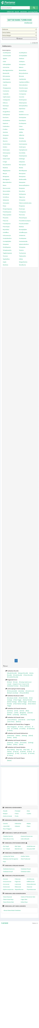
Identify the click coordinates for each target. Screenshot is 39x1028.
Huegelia (5, 156)
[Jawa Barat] (21, 719)
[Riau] (27, 711)
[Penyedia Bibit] (24, 686)
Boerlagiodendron (8, 70)
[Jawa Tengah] (31, 719)
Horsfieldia (22, 153)
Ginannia (5, 138)
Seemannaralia (23, 241)
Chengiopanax (7, 88)
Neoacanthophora (24, 185)
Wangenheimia (23, 262)
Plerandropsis (23, 218)
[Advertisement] (17, 785)
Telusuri (20, 38)
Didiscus (5, 103)
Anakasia (21, 58)
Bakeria (21, 67)
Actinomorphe (7, 55)
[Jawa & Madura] (11, 719)
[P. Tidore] (10, 755)
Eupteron (5, 123)
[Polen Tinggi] (17, 700)
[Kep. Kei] (19, 749)
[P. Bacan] (15, 751)
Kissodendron (7, 164)
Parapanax (22, 206)
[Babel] (9, 714)
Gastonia (5, 132)
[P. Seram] (23, 753)
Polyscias (5, 221)
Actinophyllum (23, 55)
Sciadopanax (22, 238)
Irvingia (5, 162)
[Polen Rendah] (23, 698)
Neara (4, 185)
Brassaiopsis (6, 79)
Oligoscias (22, 197)
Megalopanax (6, 170)
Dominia (21, 111)
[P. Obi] (17, 753)
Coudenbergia (23, 91)
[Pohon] (9, 682)
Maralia (21, 167)
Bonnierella (6, 73)
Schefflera (6, 232)
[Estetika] (21, 691)
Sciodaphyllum (7, 241)
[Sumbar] (9, 713)
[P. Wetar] (9, 730)
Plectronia (22, 215)
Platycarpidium (7, 215)
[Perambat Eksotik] (12, 677)
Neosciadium (6, 191)
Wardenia (5, 265)
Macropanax (22, 164)
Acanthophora (23, 52)
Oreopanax (22, 200)
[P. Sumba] (22, 728)
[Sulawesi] (10, 742)
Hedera (5, 147)
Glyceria (5, 141)
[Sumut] (22, 711)
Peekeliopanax (7, 212)
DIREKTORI (10, 12)
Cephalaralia (22, 79)
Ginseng (21, 138)
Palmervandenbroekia (25, 203)
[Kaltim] (9, 737)
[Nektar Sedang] (11, 702)
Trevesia (5, 256)
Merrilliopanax (23, 170)
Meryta (5, 173)
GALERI (17, 12)
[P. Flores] (27, 727)
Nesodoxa (22, 191)
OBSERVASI (23, 12)
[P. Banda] (23, 751)
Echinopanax (6, 114)
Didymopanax (23, 103)
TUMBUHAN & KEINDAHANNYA (13, 807)
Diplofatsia (22, 108)
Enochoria (5, 117)
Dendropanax (23, 100)
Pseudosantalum (23, 223)
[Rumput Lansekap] (12, 693)
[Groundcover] (30, 691)
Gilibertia (21, 135)
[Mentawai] (23, 714)
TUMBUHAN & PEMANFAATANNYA (13, 853)
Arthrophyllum (7, 64)
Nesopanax (6, 194)
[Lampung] (16, 714)
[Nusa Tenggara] (11, 727)
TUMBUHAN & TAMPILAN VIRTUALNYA (15, 833)
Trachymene (22, 253)
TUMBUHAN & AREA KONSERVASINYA (15, 893)
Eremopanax (22, 117)
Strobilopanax (7, 247)
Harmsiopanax (23, 144)
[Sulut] (16, 742)
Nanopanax (22, 182)
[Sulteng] (30, 742)
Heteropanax (6, 153)
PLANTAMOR (4, 923)
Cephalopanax (7, 82)
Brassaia (21, 76)
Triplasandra (22, 256)
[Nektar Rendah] (27, 700)
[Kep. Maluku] (11, 749)
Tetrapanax (22, 247)
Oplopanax (6, 200)
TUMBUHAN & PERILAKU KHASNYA (14, 865)
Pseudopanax (7, 223)
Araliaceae (6, 46)
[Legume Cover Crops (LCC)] (21, 684)
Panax (4, 206)
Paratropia (22, 209)
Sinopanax (6, 244)
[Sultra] (15, 744)
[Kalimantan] (10, 735)
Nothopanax (22, 194)
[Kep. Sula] (26, 749)
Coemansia (6, 91)
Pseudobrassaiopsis (25, 221)
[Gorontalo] (23, 742)
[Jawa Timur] (10, 721)
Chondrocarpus (23, 88)
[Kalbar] (18, 735)
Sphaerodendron (24, 244)
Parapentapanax (7, 209)
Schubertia (22, 235)
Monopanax (22, 176)
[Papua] (9, 760)
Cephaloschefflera (24, 82)
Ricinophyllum (23, 229)
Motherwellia (22, 179)
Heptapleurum (23, 150)
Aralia (4, 61)
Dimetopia (6, 106)
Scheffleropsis (23, 232)
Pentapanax (22, 212)
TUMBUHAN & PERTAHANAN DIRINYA (14, 843)
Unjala (4, 262)
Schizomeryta (7, 235)
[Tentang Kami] (32, 12)
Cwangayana (6, 100)
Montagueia (6, 179)
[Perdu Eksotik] (17, 675)
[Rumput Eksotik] (23, 673)
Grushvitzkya (6, 144)
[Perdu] (15, 682)
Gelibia (21, 132)
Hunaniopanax (23, 156)
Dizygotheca (6, 111)
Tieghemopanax (7, 253)
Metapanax (6, 176)
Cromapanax (22, 94)
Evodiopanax (22, 123)
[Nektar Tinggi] (22, 702)
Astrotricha (6, 67)
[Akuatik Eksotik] (12, 673)
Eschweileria (6, 120)
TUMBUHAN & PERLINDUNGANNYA (14, 875)
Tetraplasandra (7, 250)
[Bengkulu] (23, 713)
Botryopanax (6, 76)
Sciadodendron (7, 238)
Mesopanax (22, 173)
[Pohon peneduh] (12, 691)
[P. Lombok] (14, 728)
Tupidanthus (6, 259)
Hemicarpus (6, 150)
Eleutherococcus (24, 114)
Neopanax (22, 188)
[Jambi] (16, 713)
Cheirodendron (23, 85)
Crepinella (6, 94)
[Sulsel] (21, 744)
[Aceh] (16, 711)
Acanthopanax (7, 52)
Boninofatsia (22, 70)
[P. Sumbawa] (30, 728)
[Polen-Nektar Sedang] (19, 704)
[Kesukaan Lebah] (12, 698)
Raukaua (21, 226)
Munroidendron (7, 182)
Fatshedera (6, 126)
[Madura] (18, 721)
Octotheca (6, 197)
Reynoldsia (6, 229)
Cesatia (5, 85)
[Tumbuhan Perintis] (12, 686)
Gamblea (21, 129)
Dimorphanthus (23, 106)
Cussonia (21, 97)
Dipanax (5, 108)
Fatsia (20, 126)
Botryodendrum (23, 73)
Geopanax (6, 135)
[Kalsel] (31, 735)
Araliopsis (22, 61)
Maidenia (5, 167)
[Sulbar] (9, 744)
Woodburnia (22, 265)
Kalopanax (22, 162)
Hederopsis (22, 147)
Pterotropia (6, 226)
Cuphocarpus (6, 97)
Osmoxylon (6, 203)
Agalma (5, 58)
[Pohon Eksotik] (28, 675)
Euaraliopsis (22, 120)
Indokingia (22, 159)
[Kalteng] (24, 735)
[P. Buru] (29, 751)
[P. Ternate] (31, 753)
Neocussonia (6, 188)
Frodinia (5, 129)
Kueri (6, 666)
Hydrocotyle (6, 159)
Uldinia (21, 259)
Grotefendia (22, 141)
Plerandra (5, 218)
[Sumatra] (10, 711)
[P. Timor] (20, 727)
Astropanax (22, 64)
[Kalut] (15, 737)
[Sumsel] (29, 713)
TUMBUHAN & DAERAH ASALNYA (13, 820)
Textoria (21, 250)
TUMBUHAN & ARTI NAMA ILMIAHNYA (15, 906)
